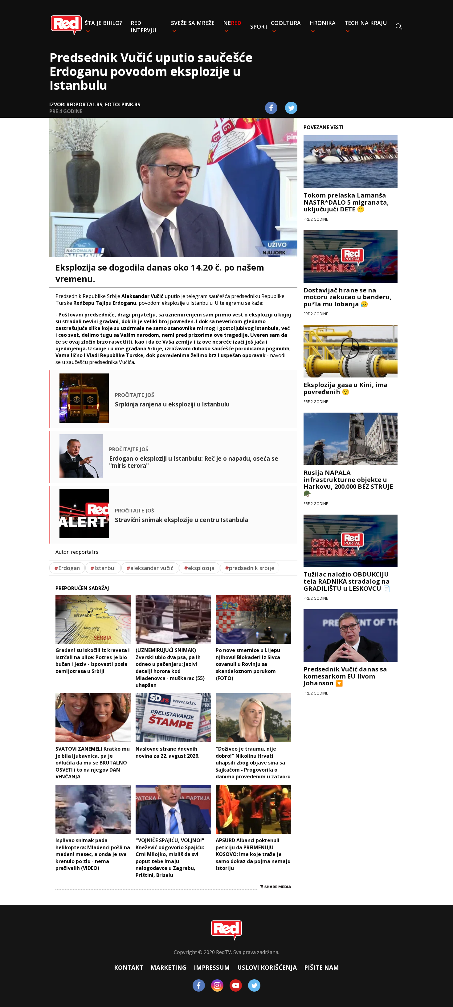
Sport (259, 26)
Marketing (168, 967)
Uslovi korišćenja (267, 967)
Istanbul (103, 568)
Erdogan (67, 568)
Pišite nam (321, 967)
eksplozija (199, 568)
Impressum (212, 967)
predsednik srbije (249, 568)
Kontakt (128, 967)
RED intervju (144, 26)
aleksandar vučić (149, 568)
